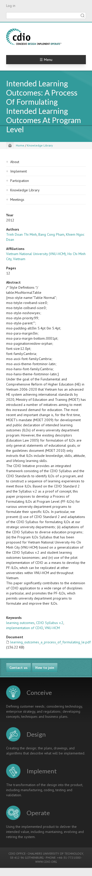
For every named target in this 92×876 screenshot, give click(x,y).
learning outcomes (20, 622)
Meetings (17, 199)
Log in (10, 5)
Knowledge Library (40, 145)
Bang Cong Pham (51, 234)
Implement (18, 171)
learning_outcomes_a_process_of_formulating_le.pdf (50, 642)
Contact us (18, 667)
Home (20, 145)
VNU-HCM (52, 628)
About (14, 162)
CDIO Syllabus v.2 (49, 622)
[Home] (33, 37)
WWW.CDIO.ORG (46, 862)
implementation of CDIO (24, 628)
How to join (44, 667)
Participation (19, 180)
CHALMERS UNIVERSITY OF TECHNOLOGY (55, 853)
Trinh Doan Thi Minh (21, 234)
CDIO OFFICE (17, 853)
